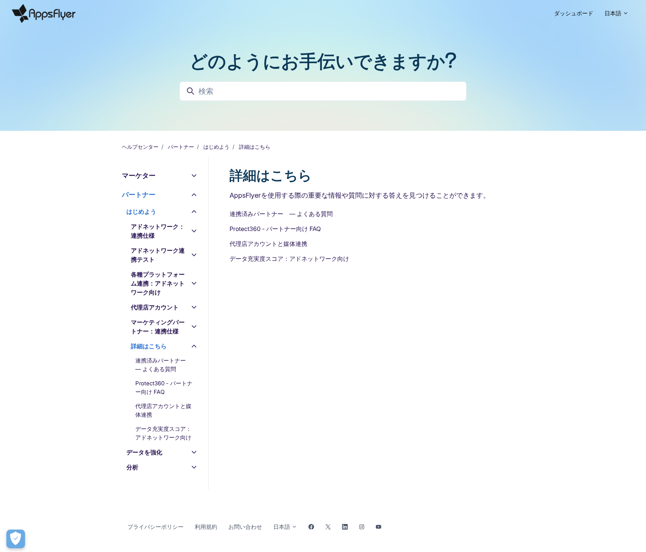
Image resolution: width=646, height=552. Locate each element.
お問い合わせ (245, 526)
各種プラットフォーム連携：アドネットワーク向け (158, 283)
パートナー (181, 147)
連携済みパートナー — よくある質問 (281, 214)
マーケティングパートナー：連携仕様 (158, 326)
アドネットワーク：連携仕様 (158, 231)
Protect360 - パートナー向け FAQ (275, 228)
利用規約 (206, 526)
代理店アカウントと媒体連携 (268, 243)
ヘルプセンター (140, 147)
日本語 (614, 13)
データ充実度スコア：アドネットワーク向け (289, 258)
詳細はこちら (254, 147)
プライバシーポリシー (155, 526)
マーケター (139, 175)
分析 (132, 467)
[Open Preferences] (15, 539)
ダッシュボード (573, 13)
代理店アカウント (155, 307)
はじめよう (216, 147)
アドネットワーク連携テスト (158, 255)
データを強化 (144, 452)
